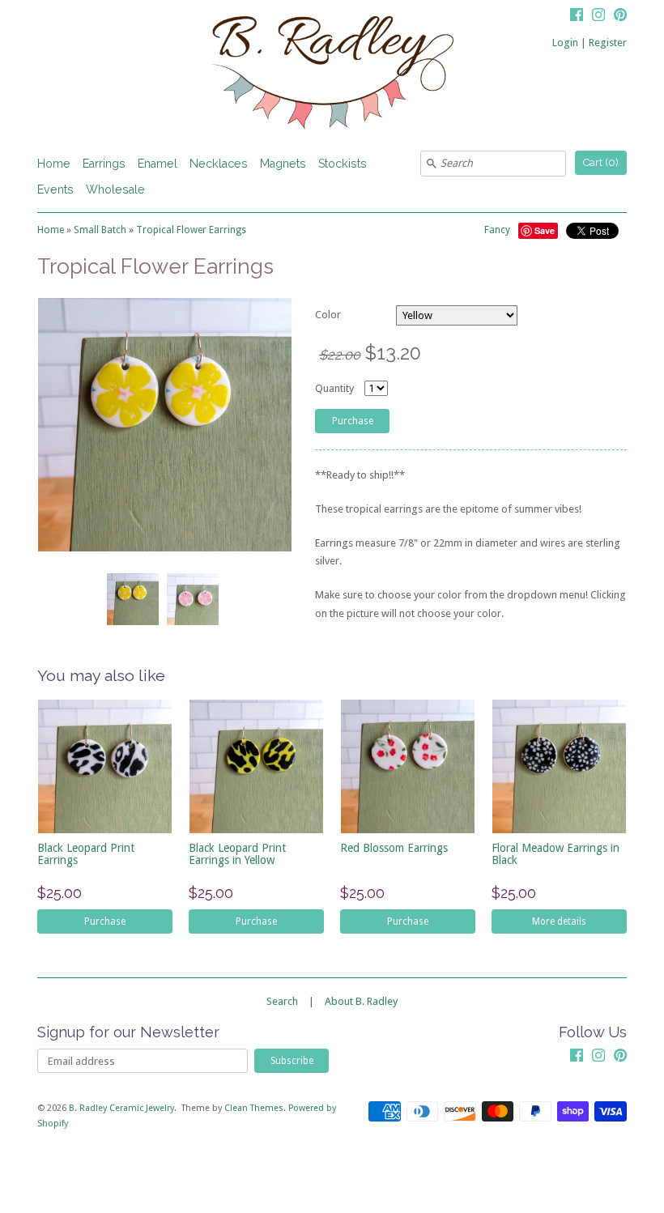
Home (53, 163)
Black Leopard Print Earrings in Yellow (237, 853)
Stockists (342, 163)
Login (565, 42)
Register (608, 42)
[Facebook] (576, 17)
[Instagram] (598, 17)
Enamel (157, 163)
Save (544, 230)
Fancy (497, 230)
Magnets (283, 163)
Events (55, 189)
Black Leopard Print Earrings (85, 853)
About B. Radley (361, 1001)
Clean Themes (253, 1108)
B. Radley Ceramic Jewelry (121, 1108)
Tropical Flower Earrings (191, 230)
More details (559, 921)
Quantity (334, 388)
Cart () (601, 162)
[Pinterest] (620, 17)
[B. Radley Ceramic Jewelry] (332, 75)
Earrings (104, 163)
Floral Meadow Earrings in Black (555, 853)
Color (328, 315)
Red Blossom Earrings (394, 847)
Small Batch (100, 230)
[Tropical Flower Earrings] (132, 599)
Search (282, 1001)
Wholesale (115, 189)
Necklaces (218, 163)
